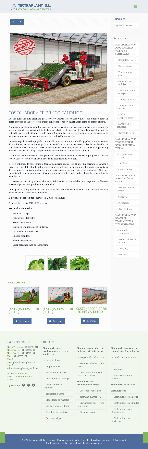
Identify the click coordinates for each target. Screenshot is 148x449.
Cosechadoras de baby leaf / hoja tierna (90, 374)
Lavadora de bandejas (124, 125)
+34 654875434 (27, 353)
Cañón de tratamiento (123, 231)
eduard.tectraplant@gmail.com (23, 368)
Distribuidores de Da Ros (126, 403)
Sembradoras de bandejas (126, 92)
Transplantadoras (127, 99)
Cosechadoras (125, 169)
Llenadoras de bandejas (125, 82)
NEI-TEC (122, 254)
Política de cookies (92, 443)
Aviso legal (75, 443)
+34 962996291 (30, 347)
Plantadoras (124, 203)
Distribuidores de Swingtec (122, 419)
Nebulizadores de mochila (126, 241)
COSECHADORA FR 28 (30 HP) (24, 310)
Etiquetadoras (125, 66)
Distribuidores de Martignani (122, 410)
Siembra (122, 163)
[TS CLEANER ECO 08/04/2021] (2, 437)
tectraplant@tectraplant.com (21, 362)
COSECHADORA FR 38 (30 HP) (57, 310)
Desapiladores (125, 60)
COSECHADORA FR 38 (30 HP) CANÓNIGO (91, 310)
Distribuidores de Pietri (126, 397)
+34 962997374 (19, 356)
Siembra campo (87, 412)
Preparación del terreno (126, 155)
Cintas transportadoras (125, 116)
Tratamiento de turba (125, 73)
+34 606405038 (27, 350)
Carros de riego (126, 133)
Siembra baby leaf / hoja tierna (91, 365)
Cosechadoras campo (90, 391)
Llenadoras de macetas (125, 107)
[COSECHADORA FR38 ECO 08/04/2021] (145, 437)
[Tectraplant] (31, 6)
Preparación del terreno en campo (91, 404)
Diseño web (120, 440)
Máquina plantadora (90, 397)
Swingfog (123, 248)
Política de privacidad (57, 443)
